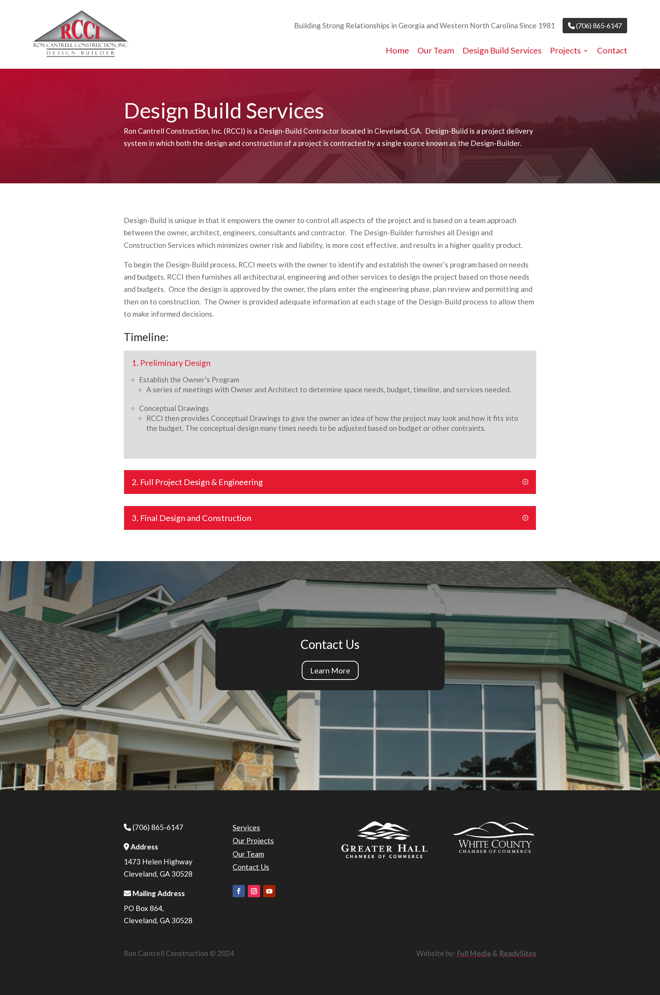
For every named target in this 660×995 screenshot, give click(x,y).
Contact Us (251, 866)
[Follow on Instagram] (254, 891)
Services (246, 827)
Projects (565, 51)
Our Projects (253, 840)
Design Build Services (502, 51)
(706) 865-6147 (598, 25)
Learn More (330, 670)
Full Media (474, 953)
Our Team (435, 51)
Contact (612, 51)
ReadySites (517, 953)
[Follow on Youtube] (269, 891)
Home (397, 51)
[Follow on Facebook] (239, 891)
